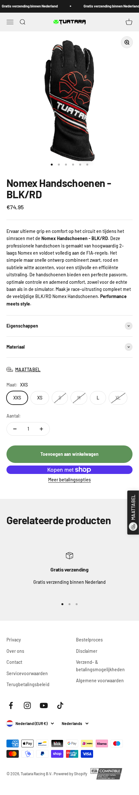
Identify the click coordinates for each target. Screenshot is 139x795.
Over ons (15, 651)
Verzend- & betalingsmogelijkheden (100, 665)
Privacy (13, 639)
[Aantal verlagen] (15, 428)
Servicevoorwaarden (27, 673)
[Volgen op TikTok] (60, 705)
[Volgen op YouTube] (43, 705)
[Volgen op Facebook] (10, 705)
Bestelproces (89, 639)
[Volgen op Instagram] (27, 705)
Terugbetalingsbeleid (27, 684)
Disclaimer (86, 651)
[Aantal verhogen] (41, 428)
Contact (14, 662)
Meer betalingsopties (69, 479)
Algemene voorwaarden (100, 680)
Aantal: (13, 416)
